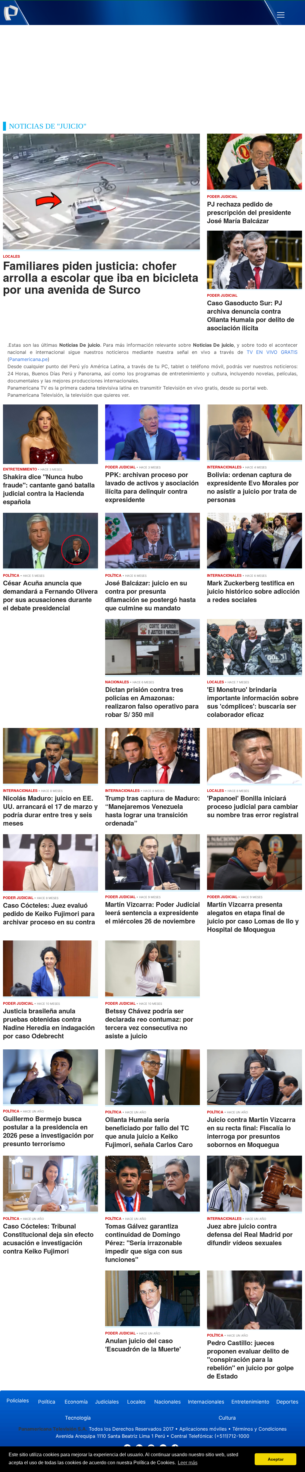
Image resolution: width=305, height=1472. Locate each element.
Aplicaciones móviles (203, 1429)
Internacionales (206, 1402)
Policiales (18, 1401)
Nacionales (167, 1402)
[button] (280, 15)
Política (46, 1402)
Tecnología (78, 1418)
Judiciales (107, 1402)
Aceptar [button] (276, 1459)
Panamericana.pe (28, 359)
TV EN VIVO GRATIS (272, 352)
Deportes (287, 1402)
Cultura (227, 1418)
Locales (136, 1402)
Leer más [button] (187, 1462)
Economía (76, 1402)
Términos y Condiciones (259, 1429)
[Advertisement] (152, 69)
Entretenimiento (250, 1402)
